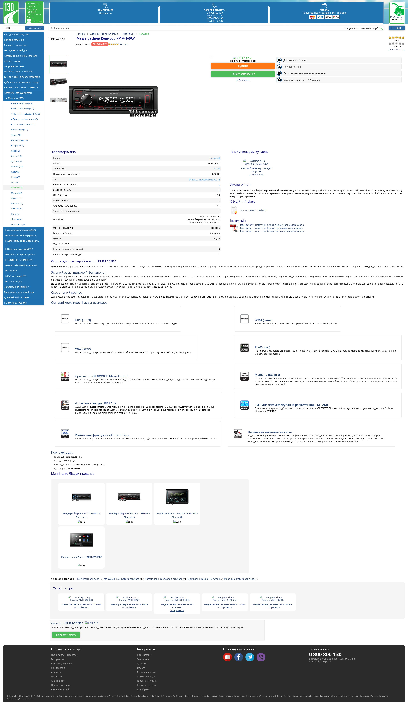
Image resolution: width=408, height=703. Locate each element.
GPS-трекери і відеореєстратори (22, 76)
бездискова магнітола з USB (204, 179)
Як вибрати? (33, 3)
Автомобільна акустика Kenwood (122, 578)
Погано (393, 43)
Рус (34, 21)
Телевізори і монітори (20, 259)
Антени (12, 270)
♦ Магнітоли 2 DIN (22, 108)
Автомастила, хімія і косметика (21, 87)
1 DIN (217, 168)
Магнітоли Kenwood (88, 578)
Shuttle (16, 219)
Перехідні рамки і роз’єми (22, 265)
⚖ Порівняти (243, 80)
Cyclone (16, 161)
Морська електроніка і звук (19, 292)
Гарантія (31, 11)
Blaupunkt (17, 145)
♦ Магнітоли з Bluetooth (25, 113)
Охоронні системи (14, 66)
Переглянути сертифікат (253, 210)
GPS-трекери (58, 680)
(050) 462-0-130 (215, 15)
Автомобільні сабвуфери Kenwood (164, 578)
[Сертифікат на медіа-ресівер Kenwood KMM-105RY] (235, 210)
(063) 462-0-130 (215, 18)
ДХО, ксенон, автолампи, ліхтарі (21, 82)
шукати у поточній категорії (362, 28)
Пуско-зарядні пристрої (64, 654)
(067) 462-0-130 (215, 20)
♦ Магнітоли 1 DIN (22, 103)
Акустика (56, 672)
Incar (15, 177)
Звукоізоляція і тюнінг (16, 286)
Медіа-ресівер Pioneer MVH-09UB (129, 604)
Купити (243, 66)
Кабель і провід (16, 276)
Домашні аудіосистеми (16, 297)
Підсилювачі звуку (61, 685)
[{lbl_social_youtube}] (228, 657)
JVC (14, 182)
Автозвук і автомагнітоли (18, 92)
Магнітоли (16, 98)
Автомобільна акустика (21, 229)
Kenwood (17, 187)
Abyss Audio (19, 129)
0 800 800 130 (325, 654)
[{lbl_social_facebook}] (239, 657)
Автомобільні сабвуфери (22, 235)
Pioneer (16, 208)
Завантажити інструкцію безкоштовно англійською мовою (272, 230)
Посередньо (396, 43)
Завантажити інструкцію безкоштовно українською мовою (272, 224)
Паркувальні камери (20, 248)
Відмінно (402, 43)
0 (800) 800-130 (215, 12)
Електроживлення (14, 39)
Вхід (399, 28)
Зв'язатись (143, 659)
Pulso (15, 214)
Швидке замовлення (243, 74)
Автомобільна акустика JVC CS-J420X (256, 170)
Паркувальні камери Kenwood (203, 578)
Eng (40, 21)
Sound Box (18, 224)
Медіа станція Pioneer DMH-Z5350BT (81, 557)
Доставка (32, 9)
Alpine (16, 134)
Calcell (15, 150)
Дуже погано (390, 43)
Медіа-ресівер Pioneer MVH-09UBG (272, 604)
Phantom (17, 203)
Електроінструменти (15, 45)
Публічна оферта (146, 685)
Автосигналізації (60, 689)
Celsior (16, 156)
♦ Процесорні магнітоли (24, 119)
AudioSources (19, 140)
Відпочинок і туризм (15, 302)
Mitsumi (16, 192)
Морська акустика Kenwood (239, 578)
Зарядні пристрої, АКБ (16, 34)
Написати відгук (397, 49)
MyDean (16, 198)
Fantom (17, 166)
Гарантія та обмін (147, 680)
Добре (399, 43)
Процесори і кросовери (21, 254)
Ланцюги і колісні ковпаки (18, 71)
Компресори (58, 667)
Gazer (15, 171)
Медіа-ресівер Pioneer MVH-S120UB (81, 604)
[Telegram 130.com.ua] (251, 657)
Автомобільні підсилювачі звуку (22, 242)
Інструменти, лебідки (15, 50)
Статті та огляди (146, 676)
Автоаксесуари (12, 61)
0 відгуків (124, 44)
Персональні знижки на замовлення (304, 73)
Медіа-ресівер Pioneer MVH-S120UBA (224, 604)
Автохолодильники (61, 663)
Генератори (57, 659)
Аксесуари (14, 281)
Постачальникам (146, 672)
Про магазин (34, 14)
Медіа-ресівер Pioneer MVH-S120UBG (177, 606)
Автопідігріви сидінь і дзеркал (20, 55)
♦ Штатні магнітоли (23, 124)
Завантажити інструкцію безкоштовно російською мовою (271, 227)
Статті (30, 17)
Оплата (31, 6)
